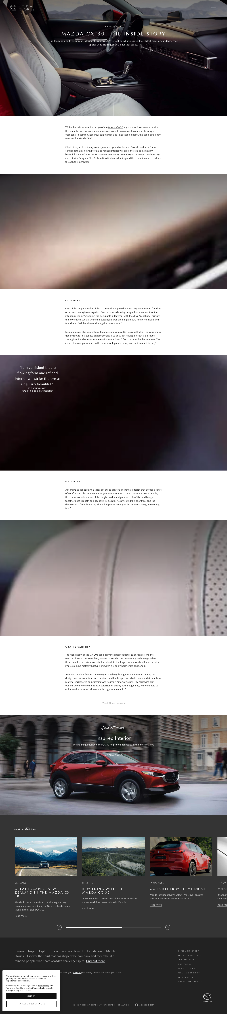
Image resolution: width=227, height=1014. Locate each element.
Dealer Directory (188, 951)
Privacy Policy (186, 969)
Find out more (95, 961)
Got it (31, 996)
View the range (187, 960)
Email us (77, 972)
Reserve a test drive (190, 955)
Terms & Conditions (190, 973)
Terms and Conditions (15, 988)
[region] (31, 991)
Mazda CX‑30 (115, 127)
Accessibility (185, 977)
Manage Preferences (190, 982)
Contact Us (185, 964)
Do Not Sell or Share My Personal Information (100, 1005)
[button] (213, 7)
